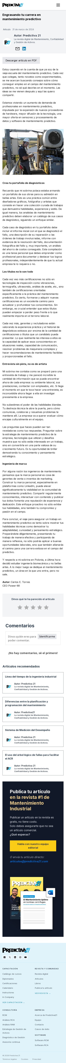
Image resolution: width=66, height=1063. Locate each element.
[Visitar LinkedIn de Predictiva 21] (15, 957)
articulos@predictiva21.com (29, 861)
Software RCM (42, 1040)
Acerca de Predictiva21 (46, 1015)
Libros (38, 983)
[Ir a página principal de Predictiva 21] (16, 950)
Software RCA (41, 1045)
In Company (8, 997)
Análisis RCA (8, 1020)
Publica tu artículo (43, 988)
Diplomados (8, 979)
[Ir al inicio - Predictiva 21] (12, 5)
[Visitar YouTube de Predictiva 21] (25, 957)
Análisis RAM (8, 1024)
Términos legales (9, 1059)
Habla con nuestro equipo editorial (33, 845)
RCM (4, 1015)
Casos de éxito (42, 1029)
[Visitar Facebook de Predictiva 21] (4, 957)
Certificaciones (9, 983)
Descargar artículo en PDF (21, 60)
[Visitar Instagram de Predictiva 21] (20, 957)
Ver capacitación (13, 1002)
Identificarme (47, 636)
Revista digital (41, 974)
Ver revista (43, 993)
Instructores (8, 992)
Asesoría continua (11, 1042)
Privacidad (36, 1059)
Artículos (39, 979)
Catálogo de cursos (11, 974)
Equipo (38, 1020)
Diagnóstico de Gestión (13, 1037)
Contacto (39, 1024)
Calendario (7, 988)
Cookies (24, 1059)
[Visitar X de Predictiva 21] (10, 957)
